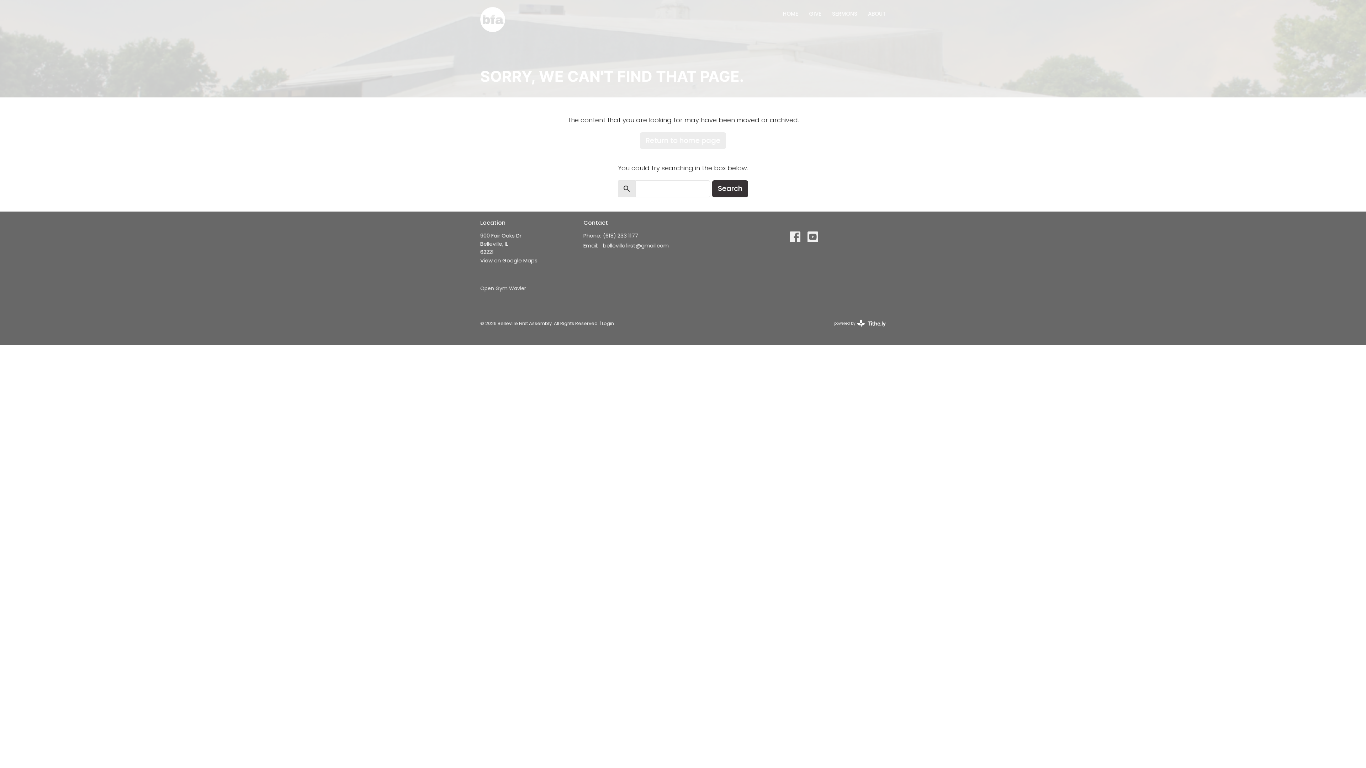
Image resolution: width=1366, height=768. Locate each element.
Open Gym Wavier (503, 288)
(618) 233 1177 (620, 235)
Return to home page (683, 140)
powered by (856, 329)
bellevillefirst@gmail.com (636, 245)
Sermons (844, 13)
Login (608, 323)
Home (790, 13)
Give (815, 13)
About (877, 13)
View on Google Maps (509, 260)
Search (730, 188)
